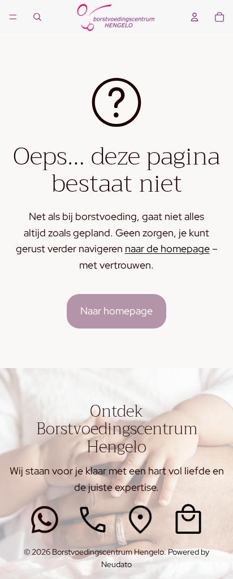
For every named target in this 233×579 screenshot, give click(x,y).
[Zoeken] (37, 17)
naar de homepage (167, 248)
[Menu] (13, 17)
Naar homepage (116, 310)
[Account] (194, 17)
